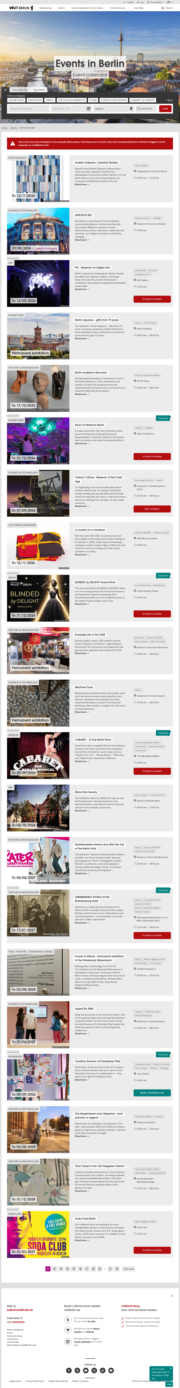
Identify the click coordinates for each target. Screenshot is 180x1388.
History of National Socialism (147, 375)
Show (12, 577)
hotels (77, 1331)
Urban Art (153, 270)
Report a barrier (80, 1381)
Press (10, 1333)
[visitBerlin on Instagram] (94, 1370)
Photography (17, 157)
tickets (90, 1331)
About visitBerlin (15, 1330)
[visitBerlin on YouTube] (86, 1370)
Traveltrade (13, 1342)
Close (171, 1368)
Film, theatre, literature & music (30, 951)
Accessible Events (142, 585)
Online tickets (146, 108)
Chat (169, 1384)
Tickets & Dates (152, 299)
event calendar (82, 1341)
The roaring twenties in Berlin (147, 742)
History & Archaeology (23, 367)
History (138, 323)
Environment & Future (144, 480)
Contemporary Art (142, 274)
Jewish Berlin (140, 1173)
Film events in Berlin (143, 1116)
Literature (159, 1116)
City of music (140, 750)
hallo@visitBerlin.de (20, 1310)
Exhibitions (16, 315)
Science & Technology (23, 210)
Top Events (38, 89)
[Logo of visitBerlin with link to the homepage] (21, 7)
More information (152, 1093)
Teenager (157, 218)
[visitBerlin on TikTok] (102, 1370)
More (170, 100)
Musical (13, 735)
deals (96, 1328)
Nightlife (14, 1213)
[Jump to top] (172, 1297)
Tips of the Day (20, 89)
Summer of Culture (156, 746)
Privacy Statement (35, 1381)
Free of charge (141, 165)
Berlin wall (139, 637)
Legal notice (15, 1381)
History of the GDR (143, 532)
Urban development (143, 1015)
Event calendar (90, 75)
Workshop (15, 1056)
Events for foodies (161, 1064)
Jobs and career (15, 1336)
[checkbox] (16, 100)
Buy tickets (152, 509)
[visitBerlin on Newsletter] (111, 1370)
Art (10, 262)
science (159, 480)
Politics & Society (142, 218)
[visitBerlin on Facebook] (69, 1370)
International (140, 270)
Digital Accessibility (58, 1381)
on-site (91, 1321)
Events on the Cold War (145, 851)
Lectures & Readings (22, 525)
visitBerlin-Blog (130, 1306)
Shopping (164, 1068)
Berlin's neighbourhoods (154, 959)
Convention (12, 1339)
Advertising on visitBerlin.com (21, 1345)
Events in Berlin (90, 63)
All (5, 89)
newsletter (18, 1322)
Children (138, 428)
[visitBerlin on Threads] (77, 1370)
